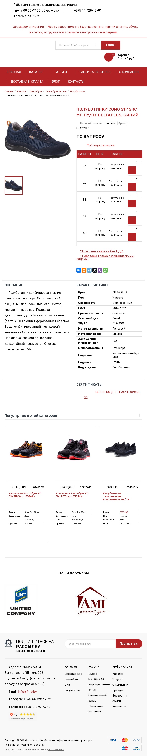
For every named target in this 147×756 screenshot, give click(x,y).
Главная (14, 72)
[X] (94, 270)
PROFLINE (124, 512)
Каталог (36, 72)
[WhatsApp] (105, 270)
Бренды (117, 690)
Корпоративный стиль (97, 687)
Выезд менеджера (96, 676)
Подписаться (129, 643)
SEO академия (56, 749)
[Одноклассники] (84, 270)
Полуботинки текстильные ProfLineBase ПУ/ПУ (116, 496)
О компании (129, 72)
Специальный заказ (97, 697)
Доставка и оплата (27, 81)
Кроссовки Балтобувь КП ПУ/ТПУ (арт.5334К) (25, 495)
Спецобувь (72, 679)
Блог (56, 81)
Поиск (111, 45)
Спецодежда (73, 673)
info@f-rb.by (27, 691)
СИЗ (67, 684)
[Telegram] (89, 270)
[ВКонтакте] (78, 270)
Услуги (62, 72)
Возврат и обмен (119, 698)
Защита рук (73, 690)
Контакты (76, 81)
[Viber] (100, 270)
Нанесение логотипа (95, 708)
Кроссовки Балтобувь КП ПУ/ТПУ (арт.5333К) (72, 495)
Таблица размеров (95, 72)
